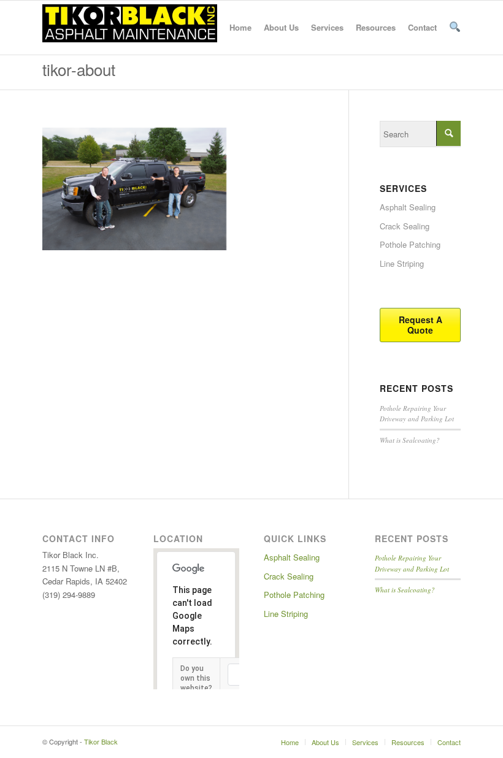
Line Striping (402, 263)
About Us (281, 27)
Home (240, 27)
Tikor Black (101, 741)
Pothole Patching (410, 244)
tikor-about (78, 69)
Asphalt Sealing (408, 207)
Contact (422, 27)
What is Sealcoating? (410, 440)
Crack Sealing (404, 226)
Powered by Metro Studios (181, 741)
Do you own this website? (196, 678)
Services (327, 27)
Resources (376, 27)
